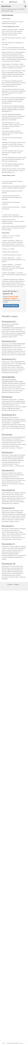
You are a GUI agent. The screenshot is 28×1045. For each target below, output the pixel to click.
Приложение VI (8, 543)
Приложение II (8, 470)
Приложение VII (8, 563)
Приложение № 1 (9, 321)
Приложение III (8, 490)
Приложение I (7, 452)
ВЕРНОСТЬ (5, 1043)
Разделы (16, 584)
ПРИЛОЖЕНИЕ (8, 377)
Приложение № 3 (9, 359)
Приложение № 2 (9, 341)
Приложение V (8, 526)
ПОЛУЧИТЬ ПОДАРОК (10, 305)
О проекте (10, 584)
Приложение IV (8, 508)
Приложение (7, 396)
